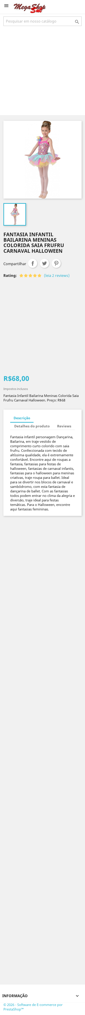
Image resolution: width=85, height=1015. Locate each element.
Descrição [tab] (22, 418)
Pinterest (56, 263)
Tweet (44, 263)
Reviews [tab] (64, 426)
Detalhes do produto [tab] (32, 426)
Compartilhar (32, 263)
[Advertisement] (42, 70)
